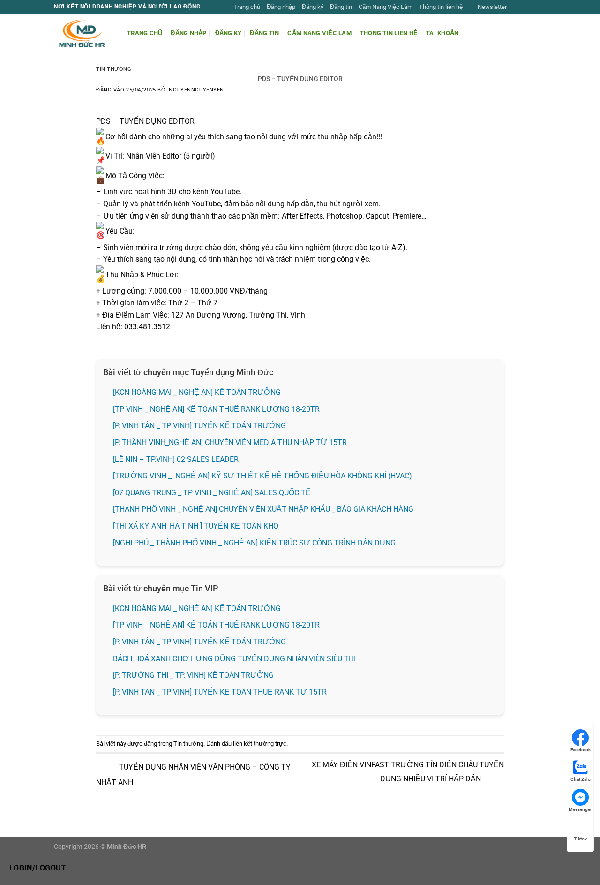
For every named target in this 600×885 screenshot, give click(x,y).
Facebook (580, 749)
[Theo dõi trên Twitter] (532, 7)
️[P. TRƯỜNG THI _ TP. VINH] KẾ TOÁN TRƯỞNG (193, 675)
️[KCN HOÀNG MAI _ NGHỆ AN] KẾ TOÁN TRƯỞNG (197, 392)
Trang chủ (246, 6)
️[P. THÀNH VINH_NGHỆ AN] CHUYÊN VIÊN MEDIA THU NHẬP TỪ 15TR (230, 442)
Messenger (580, 809)
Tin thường (114, 69)
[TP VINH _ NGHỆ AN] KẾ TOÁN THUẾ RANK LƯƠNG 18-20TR (216, 409)
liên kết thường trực (259, 743)
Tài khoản (442, 33)
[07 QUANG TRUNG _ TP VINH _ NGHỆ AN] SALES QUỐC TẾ (213, 492)
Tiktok (580, 838)
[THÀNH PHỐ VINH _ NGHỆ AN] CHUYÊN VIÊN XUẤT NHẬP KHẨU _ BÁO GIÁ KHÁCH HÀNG (263, 509)
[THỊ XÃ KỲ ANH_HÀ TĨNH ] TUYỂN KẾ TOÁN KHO (195, 526)
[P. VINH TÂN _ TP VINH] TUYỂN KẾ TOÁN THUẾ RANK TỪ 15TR (220, 692)
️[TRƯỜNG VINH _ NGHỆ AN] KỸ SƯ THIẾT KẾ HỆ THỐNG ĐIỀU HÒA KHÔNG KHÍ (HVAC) (262, 475)
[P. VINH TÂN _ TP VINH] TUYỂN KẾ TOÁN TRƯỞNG (199, 425)
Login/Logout (38, 868)
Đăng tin (341, 6)
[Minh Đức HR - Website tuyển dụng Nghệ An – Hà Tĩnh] (83, 33)
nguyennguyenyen (196, 90)
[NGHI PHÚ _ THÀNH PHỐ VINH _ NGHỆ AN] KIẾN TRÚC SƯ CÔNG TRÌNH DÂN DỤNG (254, 542)
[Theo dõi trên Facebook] (515, 7)
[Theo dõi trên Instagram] (523, 7)
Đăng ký (312, 6)
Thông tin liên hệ (441, 6)
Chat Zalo (580, 779)
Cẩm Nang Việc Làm (385, 6)
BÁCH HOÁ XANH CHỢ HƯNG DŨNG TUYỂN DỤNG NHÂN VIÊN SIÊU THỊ (234, 658)
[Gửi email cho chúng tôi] (541, 7)
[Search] (542, 33)
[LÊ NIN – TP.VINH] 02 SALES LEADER (176, 459)
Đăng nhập (281, 6)
